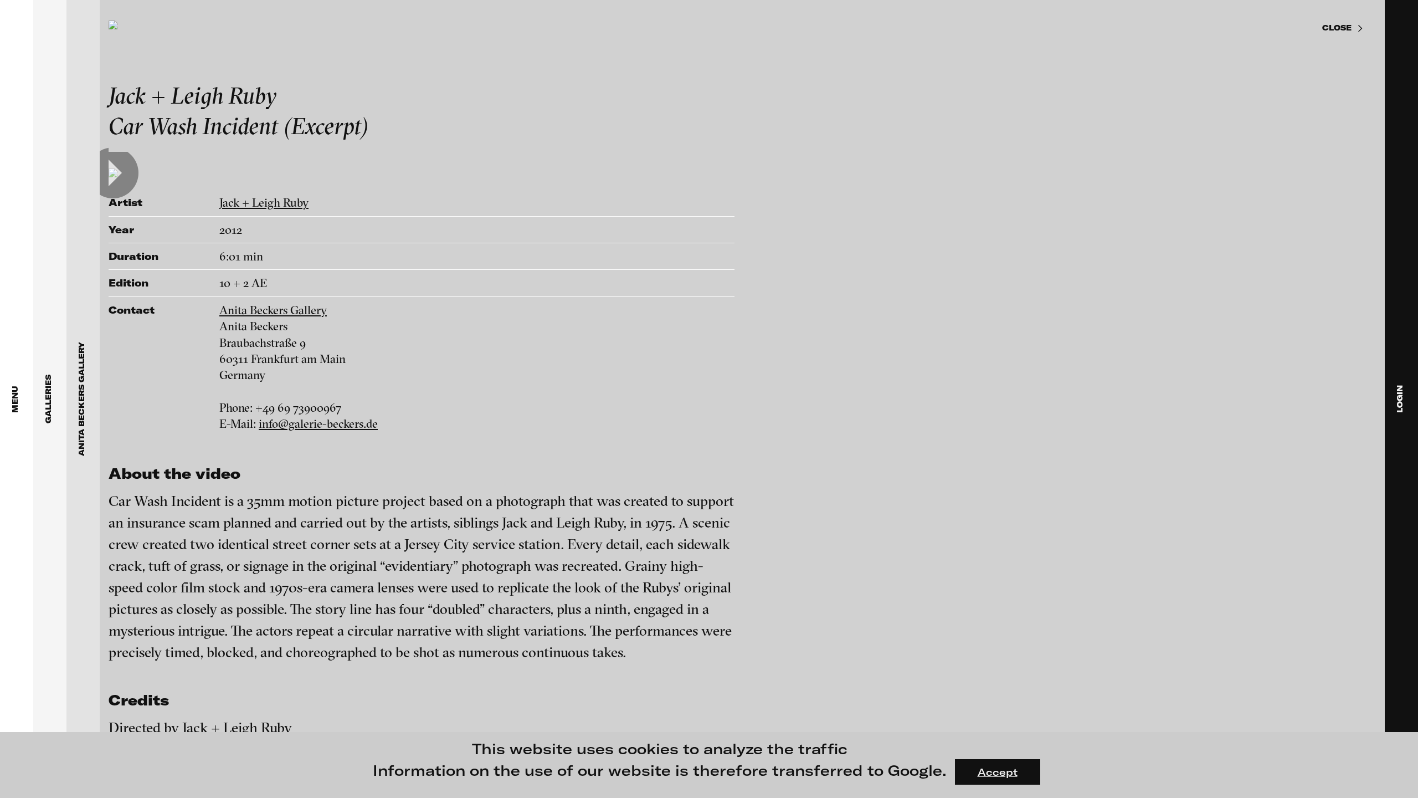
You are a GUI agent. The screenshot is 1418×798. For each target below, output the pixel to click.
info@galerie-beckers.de (318, 423)
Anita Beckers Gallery (273, 310)
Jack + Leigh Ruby (264, 202)
